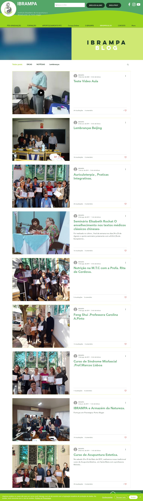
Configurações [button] (107, 497)
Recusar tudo (121, 497)
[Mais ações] (126, 75)
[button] (14, 25)
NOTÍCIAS (41, 64)
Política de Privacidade (43, 498)
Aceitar (133, 497)
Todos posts (17, 64)
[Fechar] (140, 497)
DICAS (29, 64)
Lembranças (54, 64)
